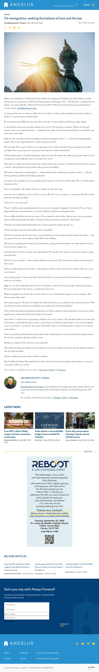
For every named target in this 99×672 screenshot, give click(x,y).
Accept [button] (91, 667)
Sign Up (64, 624)
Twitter (51, 370)
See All (88, 451)
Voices (7, 14)
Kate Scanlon (39, 574)
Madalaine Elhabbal (10, 440)
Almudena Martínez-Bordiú (13, 574)
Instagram (62, 370)
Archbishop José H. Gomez (15, 23)
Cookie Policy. (48, 668)
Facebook (43, 370)
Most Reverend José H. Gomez (32, 387)
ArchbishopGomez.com (26, 108)
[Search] (76, 4)
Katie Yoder (39, 440)
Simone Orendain (71, 440)
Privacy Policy (35, 668)
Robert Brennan (70, 572)
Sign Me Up (9, 621)
